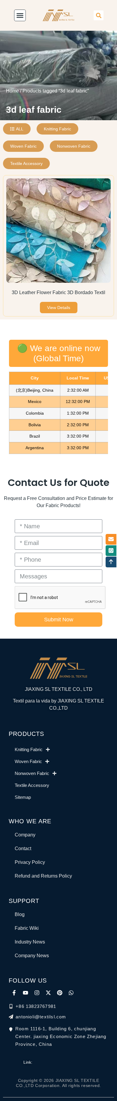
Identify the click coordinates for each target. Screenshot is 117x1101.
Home (12, 90)
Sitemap (23, 797)
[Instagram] (37, 992)
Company (25, 834)
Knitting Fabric (29, 749)
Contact (23, 848)
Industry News (30, 941)
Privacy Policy (30, 862)
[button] (99, 15)
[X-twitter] (48, 992)
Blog (20, 914)
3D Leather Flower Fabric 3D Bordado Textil (58, 292)
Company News (32, 955)
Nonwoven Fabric (32, 773)
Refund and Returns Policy (43, 875)
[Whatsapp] (71, 992)
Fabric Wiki (27, 928)
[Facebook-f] (14, 992)
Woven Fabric (28, 761)
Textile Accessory (32, 785)
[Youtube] (25, 992)
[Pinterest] (59, 992)
